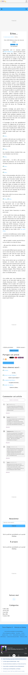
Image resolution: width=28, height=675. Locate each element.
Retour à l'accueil (14, 350)
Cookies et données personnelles (13, 636)
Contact (22, 633)
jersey (16, 40)
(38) (5, 614)
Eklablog (23, 627)
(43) (5, 612)
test (18, 40)
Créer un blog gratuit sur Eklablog (9, 633)
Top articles (18, 633)
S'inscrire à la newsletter (8, 362)
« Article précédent (8, 347)
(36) (6, 616)
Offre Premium (3, 636)
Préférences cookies (23, 636)
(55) (6, 610)
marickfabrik (14, 534)
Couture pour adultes (9, 37)
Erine (5, 40)
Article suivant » (21, 347)
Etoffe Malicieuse (10, 40)
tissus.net (22, 40)
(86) (6, 608)
